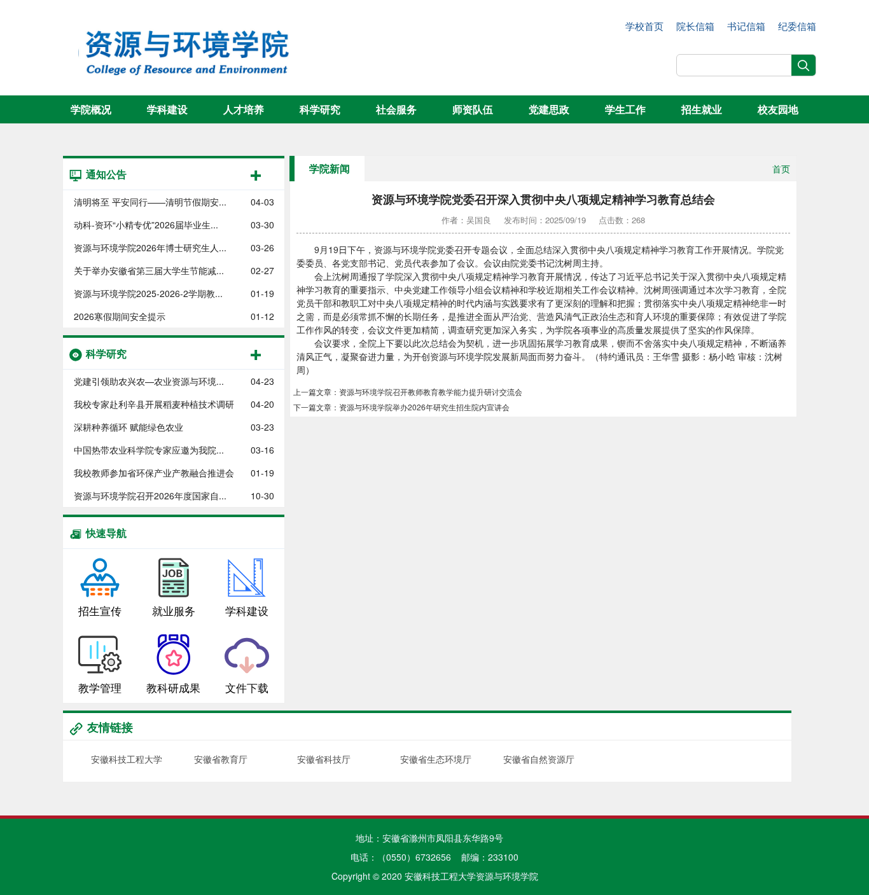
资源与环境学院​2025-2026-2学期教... (148, 293)
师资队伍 (472, 109)
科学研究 (320, 109)
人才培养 (243, 109)
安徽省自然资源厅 (538, 759)
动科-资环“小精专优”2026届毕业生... (146, 224)
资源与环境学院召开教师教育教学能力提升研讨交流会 (430, 391)
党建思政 (549, 109)
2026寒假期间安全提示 (119, 316)
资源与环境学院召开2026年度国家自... (150, 495)
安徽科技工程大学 (126, 759)
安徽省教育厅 (220, 759)
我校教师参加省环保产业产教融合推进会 (154, 472)
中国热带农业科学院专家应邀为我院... (149, 449)
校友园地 (778, 109)
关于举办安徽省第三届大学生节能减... (149, 270)
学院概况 (91, 109)
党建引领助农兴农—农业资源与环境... (149, 381)
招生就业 (701, 109)
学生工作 (625, 109)
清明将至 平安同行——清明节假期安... (150, 201)
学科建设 (167, 109)
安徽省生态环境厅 (435, 759)
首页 (781, 168)
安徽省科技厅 (324, 759)
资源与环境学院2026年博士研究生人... (150, 247)
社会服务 (396, 109)
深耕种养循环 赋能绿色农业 (128, 426)
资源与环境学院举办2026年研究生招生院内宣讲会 (424, 406)
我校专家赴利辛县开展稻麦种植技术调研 (154, 404)
